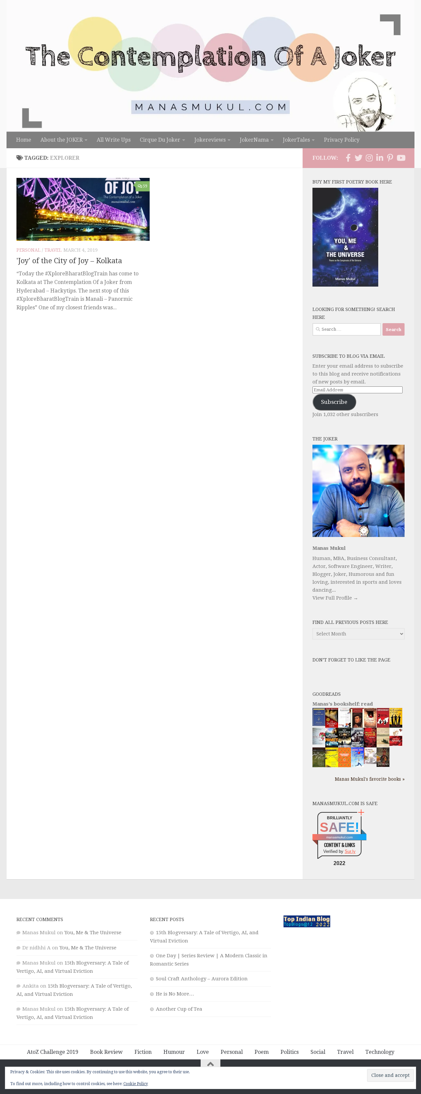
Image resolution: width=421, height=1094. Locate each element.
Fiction (143, 1052)
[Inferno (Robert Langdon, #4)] (383, 765)
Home (23, 140)
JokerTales (296, 140)
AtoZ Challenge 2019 (52, 1052)
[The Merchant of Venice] (318, 767)
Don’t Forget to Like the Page (351, 659)
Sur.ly (350, 851)
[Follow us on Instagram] (369, 158)
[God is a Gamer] (344, 746)
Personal (28, 250)
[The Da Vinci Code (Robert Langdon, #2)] (331, 726)
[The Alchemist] (383, 745)
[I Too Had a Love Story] (318, 743)
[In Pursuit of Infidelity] (395, 744)
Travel (53, 250)
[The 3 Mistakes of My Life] (395, 726)
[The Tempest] (331, 766)
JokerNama (254, 140)
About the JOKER (61, 140)
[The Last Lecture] (318, 724)
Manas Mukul (329, 548)
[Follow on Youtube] (401, 158)
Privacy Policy (341, 140)
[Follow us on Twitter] (358, 158)
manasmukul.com (339, 837)
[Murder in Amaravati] (370, 746)
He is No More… (175, 994)
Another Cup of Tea (179, 1009)
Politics (290, 1052)
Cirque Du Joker (160, 140)
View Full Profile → (335, 598)
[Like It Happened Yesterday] (357, 766)
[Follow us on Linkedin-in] (380, 158)
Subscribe (334, 402)
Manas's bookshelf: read (342, 704)
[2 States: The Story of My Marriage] (383, 727)
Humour (174, 1052)
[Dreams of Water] (370, 726)
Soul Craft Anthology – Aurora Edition (202, 979)
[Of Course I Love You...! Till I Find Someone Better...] (370, 762)
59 (145, 186)
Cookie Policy (135, 1083)
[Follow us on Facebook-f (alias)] (348, 158)
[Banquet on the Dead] (357, 746)
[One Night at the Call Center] (344, 766)
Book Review (106, 1052)
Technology (379, 1052)
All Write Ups (114, 140)
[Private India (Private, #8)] (331, 746)
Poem (262, 1052)
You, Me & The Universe (92, 933)
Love (203, 1052)
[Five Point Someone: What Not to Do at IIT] (344, 726)
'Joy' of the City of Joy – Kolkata (69, 261)
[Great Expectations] (357, 726)
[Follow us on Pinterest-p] (390, 158)
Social (317, 1052)
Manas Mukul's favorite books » (370, 779)
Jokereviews (210, 140)
